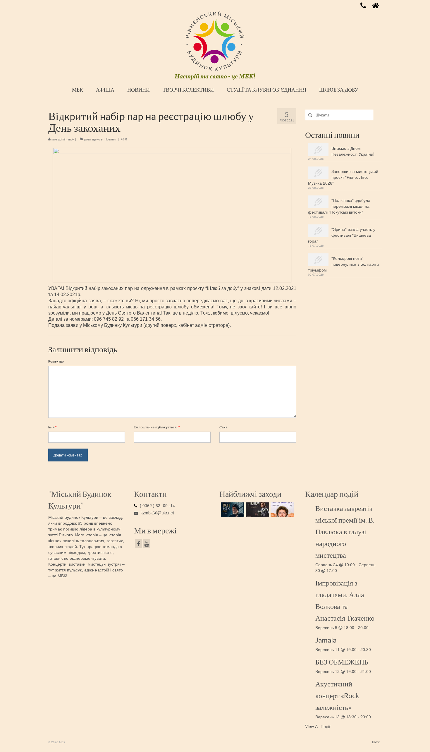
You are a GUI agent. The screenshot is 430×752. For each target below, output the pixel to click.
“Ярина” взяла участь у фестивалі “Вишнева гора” (341, 235)
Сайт (223, 427)
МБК (77, 89)
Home (376, 742)
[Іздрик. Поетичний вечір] (231, 509)
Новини (110, 139)
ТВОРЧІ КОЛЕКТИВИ (188, 89)
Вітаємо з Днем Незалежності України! (352, 151)
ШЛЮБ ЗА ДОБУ (338, 89)
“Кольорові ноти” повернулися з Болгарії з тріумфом (343, 264)
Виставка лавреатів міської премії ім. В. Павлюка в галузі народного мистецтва (344, 531)
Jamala (325, 640)
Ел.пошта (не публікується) (157, 427)
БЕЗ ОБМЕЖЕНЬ (341, 661)
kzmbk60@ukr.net (157, 513)
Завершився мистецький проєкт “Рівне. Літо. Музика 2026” (343, 177)
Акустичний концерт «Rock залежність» (337, 695)
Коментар (56, 361)
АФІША (105, 89)
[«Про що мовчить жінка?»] (256, 509)
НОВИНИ (138, 89)
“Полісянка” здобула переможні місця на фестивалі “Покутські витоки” (339, 206)
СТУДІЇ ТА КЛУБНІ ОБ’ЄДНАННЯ (266, 89)
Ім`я (52, 427)
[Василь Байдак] (281, 509)
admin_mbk (66, 139)
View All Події (317, 726)
